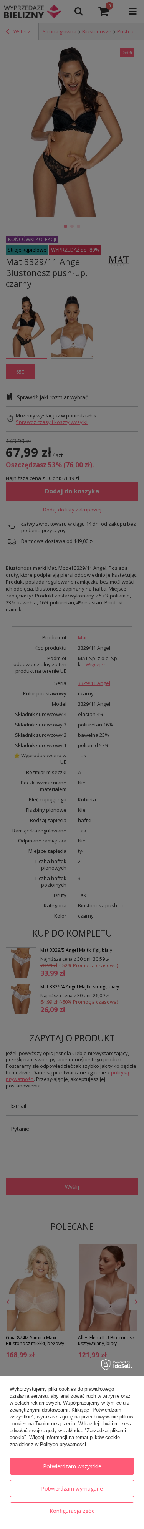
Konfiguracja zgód (72, 1510)
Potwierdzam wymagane (72, 1488)
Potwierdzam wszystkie (72, 1466)
